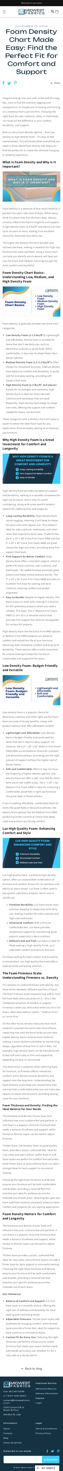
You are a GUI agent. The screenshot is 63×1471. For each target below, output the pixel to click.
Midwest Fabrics (27, 1467)
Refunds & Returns (46, 1389)
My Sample (48, 1468)
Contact (7, 1433)
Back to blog (33, 1368)
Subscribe (51, 1459)
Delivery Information (47, 1393)
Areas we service (12, 1443)
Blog (5, 1438)
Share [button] (57, 82)
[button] (4, 11)
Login (39, 1403)
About (6, 1429)
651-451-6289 (17, 1391)
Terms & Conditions (46, 1429)
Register (40, 1398)
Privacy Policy (43, 1433)
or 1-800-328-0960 (14, 1396)
